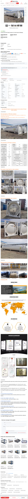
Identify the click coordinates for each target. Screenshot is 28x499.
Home (1, 5)
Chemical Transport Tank (16, 485)
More (1, 493)
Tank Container (12, 5)
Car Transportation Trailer (4, 477)
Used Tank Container (10, 490)
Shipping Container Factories (4, 488)
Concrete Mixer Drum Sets (10, 476)
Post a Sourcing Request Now (22, 432)
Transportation (4, 5)
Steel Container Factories (4, 490)
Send (7, 432)
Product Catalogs (11, 473)
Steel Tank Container (23, 490)
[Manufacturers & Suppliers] (14, 1)
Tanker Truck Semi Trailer (23, 477)
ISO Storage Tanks (9, 477)
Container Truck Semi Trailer (17, 476)
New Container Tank (17, 490)
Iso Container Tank (10, 492)
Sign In (2, 75)
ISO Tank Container (17, 5)
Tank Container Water (3, 492)
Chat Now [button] (23, 497)
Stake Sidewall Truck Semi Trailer (17, 477)
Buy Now (5, 497)
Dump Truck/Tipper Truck (3, 476)
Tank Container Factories (19, 488)
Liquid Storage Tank (9, 485)
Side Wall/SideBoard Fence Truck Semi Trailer (24, 476)
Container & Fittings (8, 5)
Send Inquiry (14, 497)
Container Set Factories (12, 488)
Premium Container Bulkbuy (16, 492)
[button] (24, 80)
